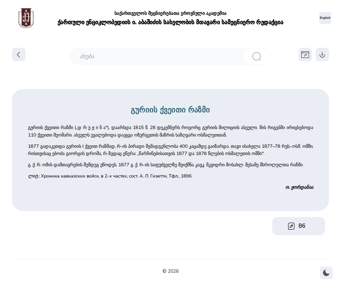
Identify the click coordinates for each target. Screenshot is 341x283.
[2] (256, 56)
